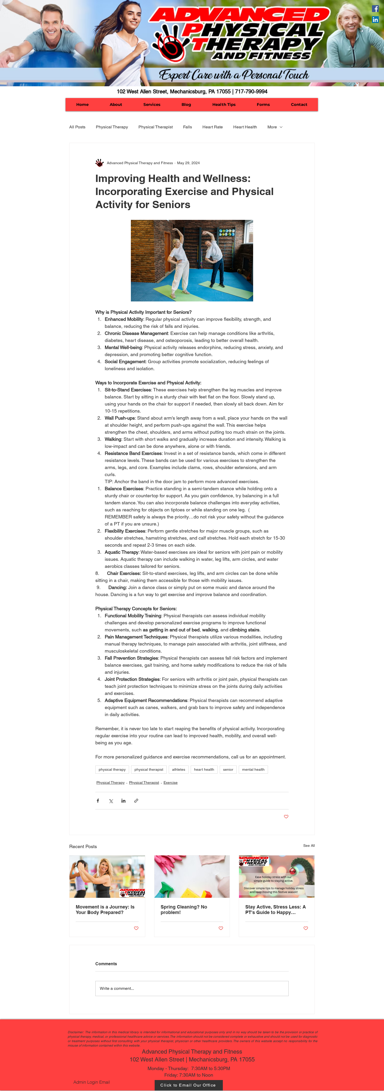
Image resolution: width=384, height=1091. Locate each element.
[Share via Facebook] (97, 800)
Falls (187, 126)
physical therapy (112, 769)
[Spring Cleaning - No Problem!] (192, 876)
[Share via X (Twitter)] (110, 800)
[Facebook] (375, 8)
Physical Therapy (112, 126)
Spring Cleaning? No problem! (184, 909)
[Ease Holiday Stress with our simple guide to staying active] (277, 876)
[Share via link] (136, 800)
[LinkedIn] (375, 19)
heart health (204, 769)
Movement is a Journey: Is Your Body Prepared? (105, 909)
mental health (253, 769)
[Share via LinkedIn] (123, 800)
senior (228, 769)
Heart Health (245, 126)
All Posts (77, 126)
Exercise (171, 782)
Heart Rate (212, 126)
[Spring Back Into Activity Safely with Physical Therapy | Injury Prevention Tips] (107, 876)
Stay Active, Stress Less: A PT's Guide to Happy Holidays (275, 909)
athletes (178, 769)
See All (309, 845)
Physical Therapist (155, 126)
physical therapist (149, 769)
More (272, 126)
